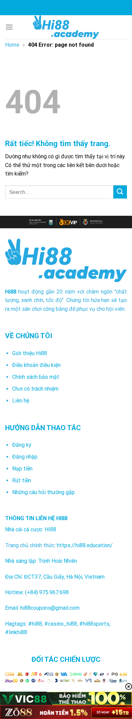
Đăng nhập (25, 457)
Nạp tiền (22, 468)
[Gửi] (120, 192)
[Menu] (9, 27)
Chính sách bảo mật (35, 377)
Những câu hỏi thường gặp (43, 492)
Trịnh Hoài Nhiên (57, 561)
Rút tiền (21, 480)
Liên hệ (20, 400)
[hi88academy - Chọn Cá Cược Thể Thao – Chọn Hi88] (66, 27)
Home (12, 45)
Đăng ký (21, 445)
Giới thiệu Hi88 (29, 353)
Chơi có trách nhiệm (35, 389)
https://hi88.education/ (85, 545)
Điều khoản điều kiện (36, 365)
